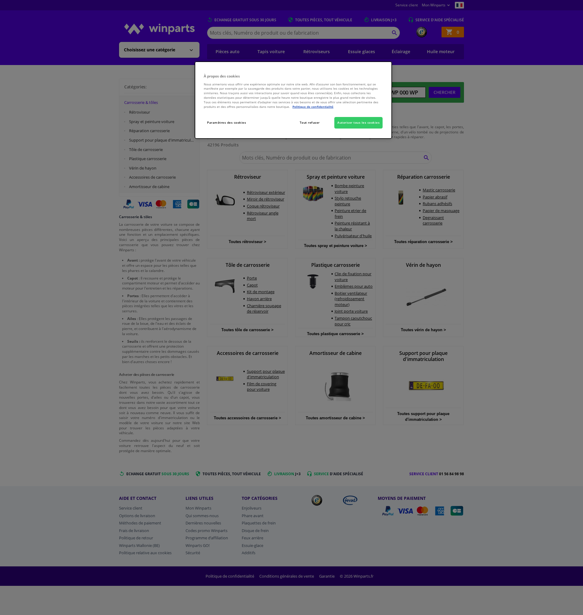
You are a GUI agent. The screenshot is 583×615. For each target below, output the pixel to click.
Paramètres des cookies (226, 122)
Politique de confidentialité (312, 107)
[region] (293, 100)
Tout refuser (310, 122)
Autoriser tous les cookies (358, 122)
